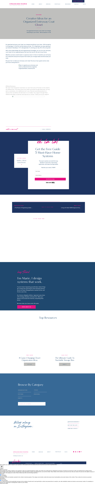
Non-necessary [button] (3, 479)
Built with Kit (50, 182)
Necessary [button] (2, 473)
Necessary (4, 475)
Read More (54, 464)
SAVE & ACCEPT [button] (4, 483)
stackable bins (15, 376)
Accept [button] (50, 464)
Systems (39, 14)
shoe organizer (38, 368)
